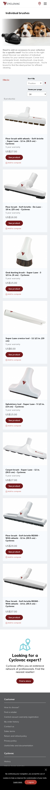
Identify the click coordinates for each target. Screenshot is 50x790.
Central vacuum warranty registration (21, 717)
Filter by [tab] (6, 80)
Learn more (17, 782)
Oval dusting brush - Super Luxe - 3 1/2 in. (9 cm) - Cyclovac (23, 273)
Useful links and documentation (18, 745)
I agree (31, 782)
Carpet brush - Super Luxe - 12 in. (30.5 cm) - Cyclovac (23, 471)
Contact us (9, 726)
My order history (11, 721)
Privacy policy (10, 741)
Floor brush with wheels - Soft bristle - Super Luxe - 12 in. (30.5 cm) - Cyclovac (24, 141)
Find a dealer (39, 3)
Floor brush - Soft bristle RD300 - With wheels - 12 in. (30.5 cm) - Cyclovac (22, 538)
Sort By (31, 78)
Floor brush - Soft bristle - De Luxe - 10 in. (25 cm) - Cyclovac (24, 208)
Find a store (25, 681)
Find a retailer (10, 712)
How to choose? (11, 707)
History (7, 761)
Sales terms (9, 731)
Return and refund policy (15, 736)
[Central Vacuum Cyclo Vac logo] (9, 3)
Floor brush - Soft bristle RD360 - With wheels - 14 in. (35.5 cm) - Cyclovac (22, 604)
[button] (25, 163)
